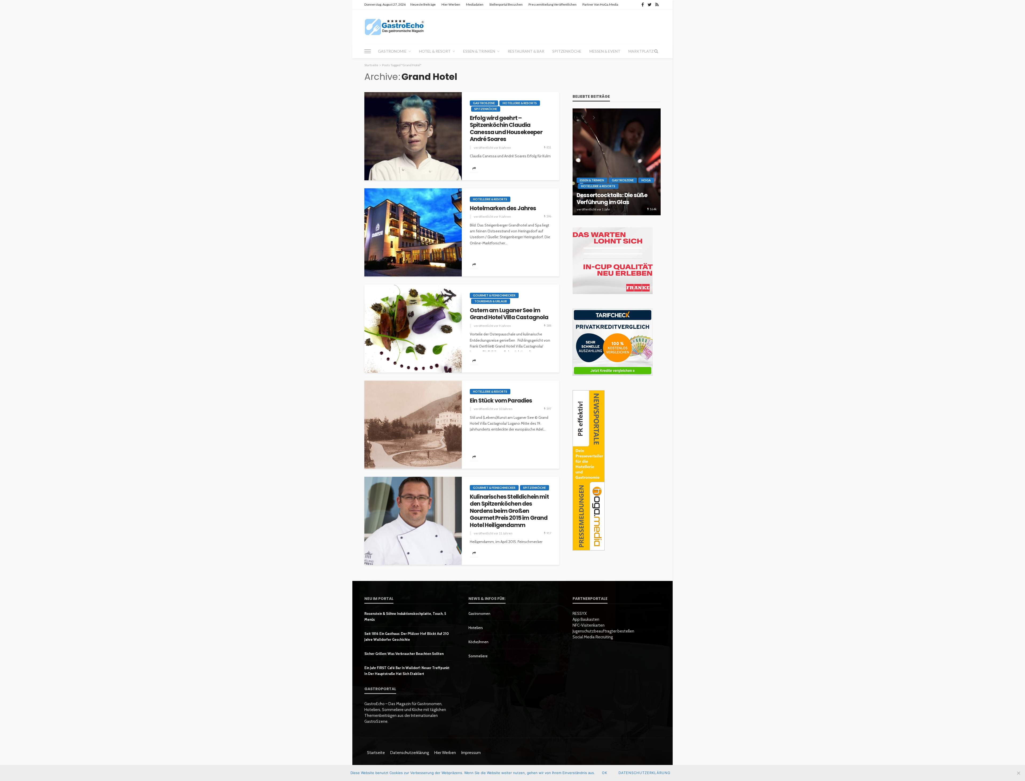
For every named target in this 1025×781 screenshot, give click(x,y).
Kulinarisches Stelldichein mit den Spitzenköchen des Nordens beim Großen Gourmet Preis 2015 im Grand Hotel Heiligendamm (509, 511)
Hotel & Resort (435, 51)
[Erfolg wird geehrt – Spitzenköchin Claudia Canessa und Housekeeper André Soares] (413, 136)
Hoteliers (475, 628)
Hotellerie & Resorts (520, 103)
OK (604, 773)
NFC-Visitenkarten (589, 625)
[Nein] (1018, 773)
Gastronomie (392, 51)
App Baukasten (586, 619)
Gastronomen (479, 613)
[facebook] (643, 4)
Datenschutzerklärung (409, 752)
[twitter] (649, 4)
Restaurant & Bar (526, 51)
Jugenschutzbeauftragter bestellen (603, 631)
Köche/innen (478, 642)
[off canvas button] (367, 51)
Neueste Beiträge (423, 4)
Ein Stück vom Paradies (501, 400)
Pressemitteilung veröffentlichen (553, 4)
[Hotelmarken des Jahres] (413, 232)
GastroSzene (484, 103)
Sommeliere (478, 656)
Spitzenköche (566, 51)
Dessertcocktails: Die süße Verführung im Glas (612, 199)
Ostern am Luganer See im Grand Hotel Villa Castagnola (509, 314)
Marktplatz (641, 51)
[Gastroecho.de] (394, 27)
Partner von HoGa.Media (600, 4)
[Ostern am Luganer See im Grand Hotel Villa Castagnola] (413, 328)
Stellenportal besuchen (506, 4)
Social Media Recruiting (593, 637)
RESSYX (580, 613)
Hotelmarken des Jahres (503, 208)
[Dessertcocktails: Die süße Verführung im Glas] (617, 161)
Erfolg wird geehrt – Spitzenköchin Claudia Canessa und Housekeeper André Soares (506, 129)
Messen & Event (604, 51)
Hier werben (450, 4)
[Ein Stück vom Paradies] (413, 425)
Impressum (471, 752)
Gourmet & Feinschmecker (494, 295)
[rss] (657, 4)
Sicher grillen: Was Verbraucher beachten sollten (404, 653)
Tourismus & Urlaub (490, 301)
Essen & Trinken (479, 51)
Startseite (376, 752)
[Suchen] (656, 51)
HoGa (646, 180)
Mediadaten (474, 4)
